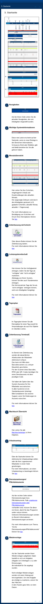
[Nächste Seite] (39, 6)
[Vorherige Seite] (35, 6)
